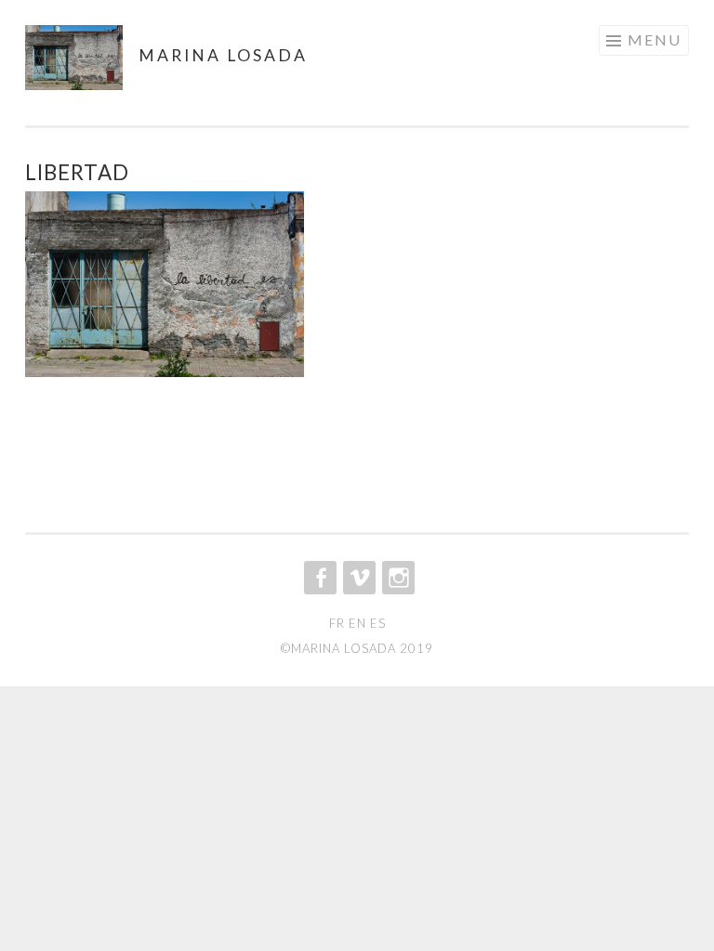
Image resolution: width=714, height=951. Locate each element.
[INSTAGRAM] (396, 577)
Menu (654, 39)
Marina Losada (223, 55)
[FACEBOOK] (318, 577)
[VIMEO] (357, 577)
